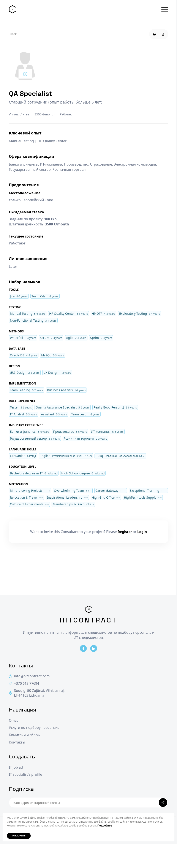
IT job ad (16, 767)
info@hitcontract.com (32, 676)
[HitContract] (12, 9)
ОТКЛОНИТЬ (18, 835)
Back (13, 34)
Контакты (17, 742)
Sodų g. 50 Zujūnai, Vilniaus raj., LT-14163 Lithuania (39, 693)
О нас (13, 720)
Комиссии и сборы (24, 735)
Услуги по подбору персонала (34, 727)
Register (125, 531)
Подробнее (104, 825)
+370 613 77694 (26, 683)
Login (142, 531)
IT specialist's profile (25, 774)
